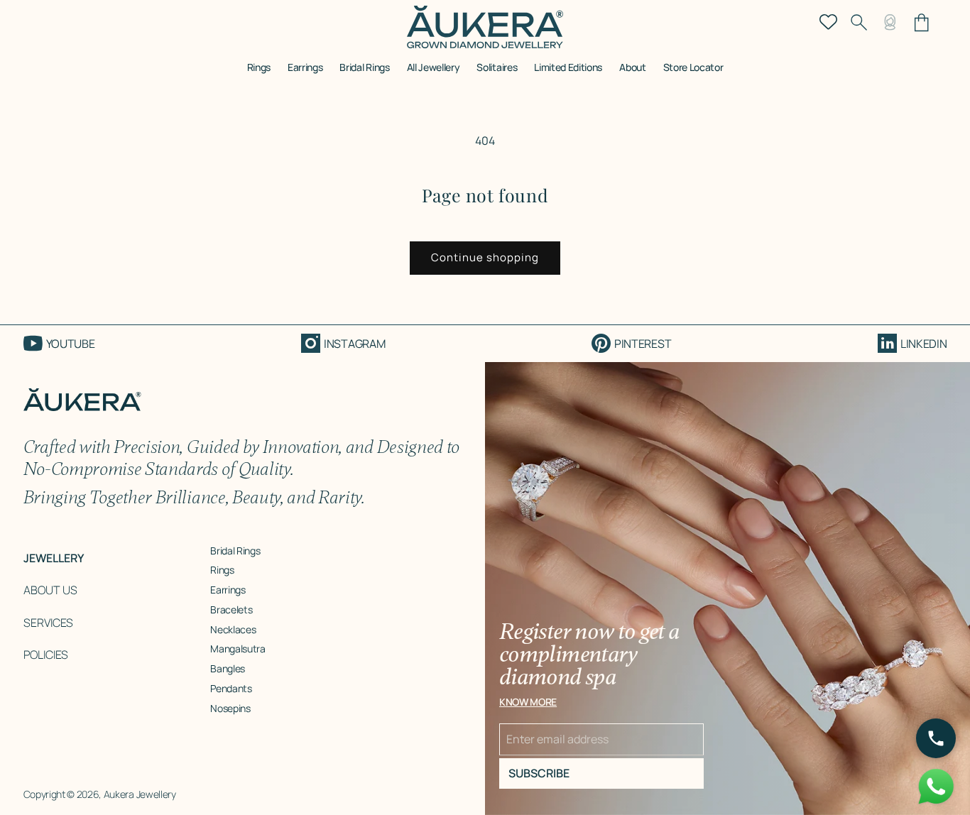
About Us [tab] (50, 590)
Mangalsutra (237, 648)
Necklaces (233, 629)
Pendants (230, 688)
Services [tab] (48, 622)
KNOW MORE (528, 702)
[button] (259, 71)
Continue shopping (485, 257)
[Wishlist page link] (828, 21)
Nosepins (230, 708)
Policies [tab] (45, 654)
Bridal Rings (235, 550)
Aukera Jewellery (140, 794)
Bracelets (231, 609)
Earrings (227, 589)
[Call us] (936, 738)
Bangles (227, 668)
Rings (222, 569)
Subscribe (539, 773)
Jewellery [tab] (53, 558)
